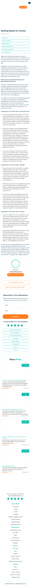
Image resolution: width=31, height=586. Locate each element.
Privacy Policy (15, 559)
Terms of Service (15, 556)
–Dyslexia (15, 514)
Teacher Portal (15, 577)
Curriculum (15, 532)
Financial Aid (15, 538)
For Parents (15, 506)
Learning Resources (15, 530)
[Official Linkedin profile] (22, 325)
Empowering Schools (7, 49)
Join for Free (23, 7)
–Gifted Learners (15, 519)
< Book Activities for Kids (15, 282)
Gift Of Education (15, 540)
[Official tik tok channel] (18, 325)
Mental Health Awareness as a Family (12, 409)
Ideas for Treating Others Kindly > (15, 287)
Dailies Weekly (6, 43)
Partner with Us (15, 572)
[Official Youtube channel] (15, 325)
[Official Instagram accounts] (12, 325)
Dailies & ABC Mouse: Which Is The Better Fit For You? (14, 437)
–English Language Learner (15, 517)
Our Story (15, 548)
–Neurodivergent (15, 522)
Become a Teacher (15, 574)
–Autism (15, 511)
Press (15, 551)
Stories (15, 350)
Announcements (6, 40)
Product (15, 347)
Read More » (5, 388)
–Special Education (15, 524)
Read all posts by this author (15, 274)
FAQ (15, 567)
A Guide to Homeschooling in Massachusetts (14, 380)
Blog (15, 535)
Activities (4, 38)
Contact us (15, 569)
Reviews (15, 553)
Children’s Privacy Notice (15, 561)
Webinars (15, 543)
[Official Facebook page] (8, 325)
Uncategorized (6, 52)
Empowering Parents (7, 46)
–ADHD (15, 509)
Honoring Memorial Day (8, 466)
